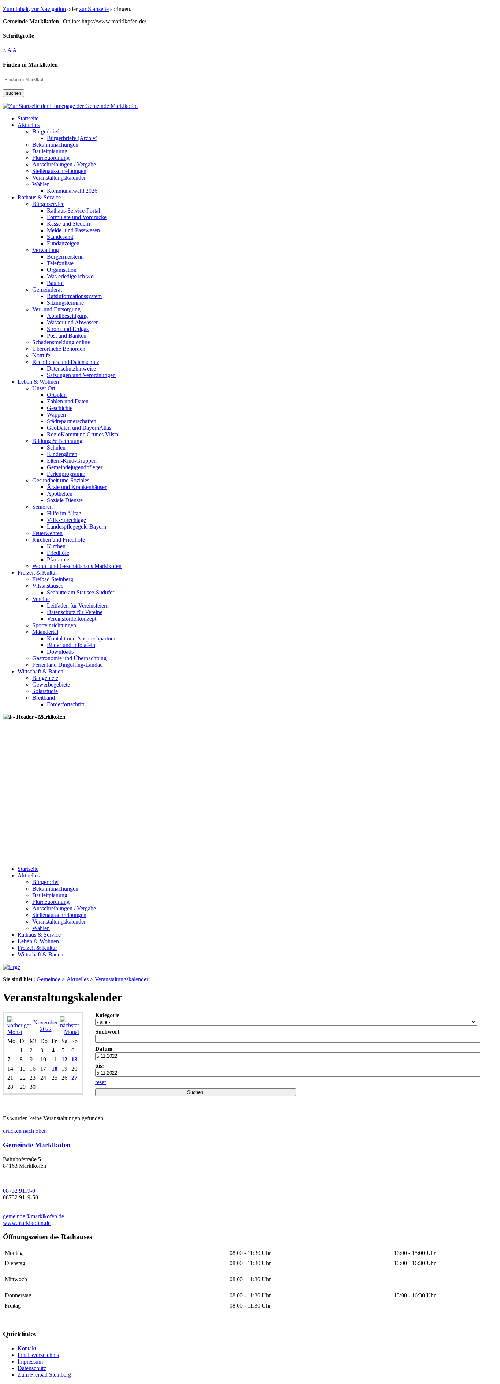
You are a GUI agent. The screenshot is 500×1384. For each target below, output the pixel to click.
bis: (99, 1066)
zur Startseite (94, 9)
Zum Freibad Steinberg (44, 1375)
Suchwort (107, 1031)
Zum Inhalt (16, 9)
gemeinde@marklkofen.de (33, 1216)
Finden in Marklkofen (30, 64)
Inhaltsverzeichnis (38, 1355)
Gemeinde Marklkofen (37, 1145)
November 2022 (45, 1025)
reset (100, 1082)
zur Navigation (48, 9)
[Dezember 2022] (69, 1032)
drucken (12, 1131)
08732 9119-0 (19, 1191)
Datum (103, 1049)
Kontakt (27, 1348)
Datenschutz (32, 1368)
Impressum (30, 1361)
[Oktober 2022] (19, 1032)
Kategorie (107, 1015)
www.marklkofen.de (27, 1223)
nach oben (35, 1131)
